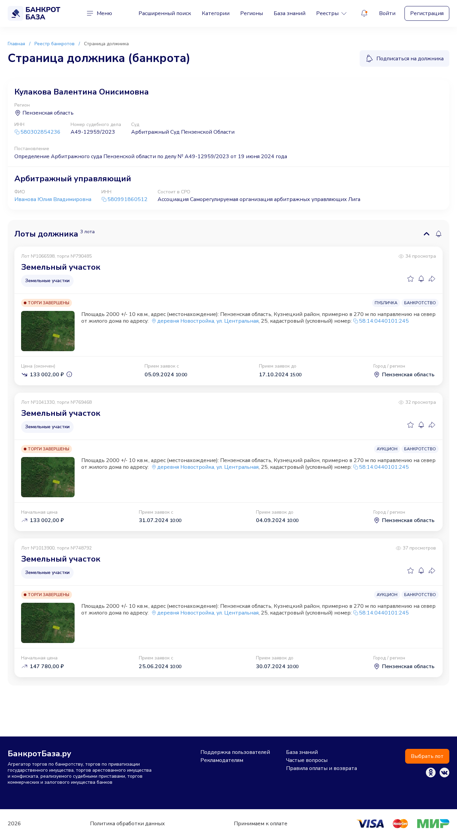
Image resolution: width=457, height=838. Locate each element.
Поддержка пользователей (235, 752)
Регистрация (427, 13)
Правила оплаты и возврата (321, 768)
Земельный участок (60, 267)
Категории (216, 13)
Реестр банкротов (54, 44)
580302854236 (40, 132)
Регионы (251, 13)
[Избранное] (410, 279)
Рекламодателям (221, 760)
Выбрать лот (427, 756)
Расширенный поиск (165, 13)
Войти (387, 13)
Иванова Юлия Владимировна (52, 199)
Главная (16, 44)
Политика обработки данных (127, 823)
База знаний (289, 13)
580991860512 (127, 199)
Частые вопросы (307, 760)
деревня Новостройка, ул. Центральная (208, 321)
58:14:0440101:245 (384, 321)
